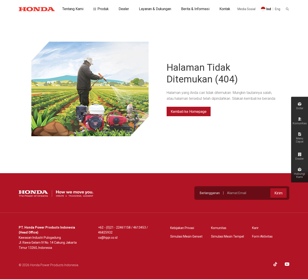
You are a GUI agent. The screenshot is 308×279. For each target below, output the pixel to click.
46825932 (105, 232)
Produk (103, 9)
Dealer (124, 9)
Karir (255, 228)
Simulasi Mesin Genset (186, 236)
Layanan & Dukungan (155, 9)
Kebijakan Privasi (182, 228)
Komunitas (218, 228)
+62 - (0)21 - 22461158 (114, 227)
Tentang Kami (72, 9)
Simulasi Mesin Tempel (227, 236)
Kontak (224, 9)
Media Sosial (246, 9)
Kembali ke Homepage (189, 111)
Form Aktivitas (262, 236)
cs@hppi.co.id (107, 237)
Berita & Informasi (195, 9)
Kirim (278, 193)
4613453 (139, 227)
